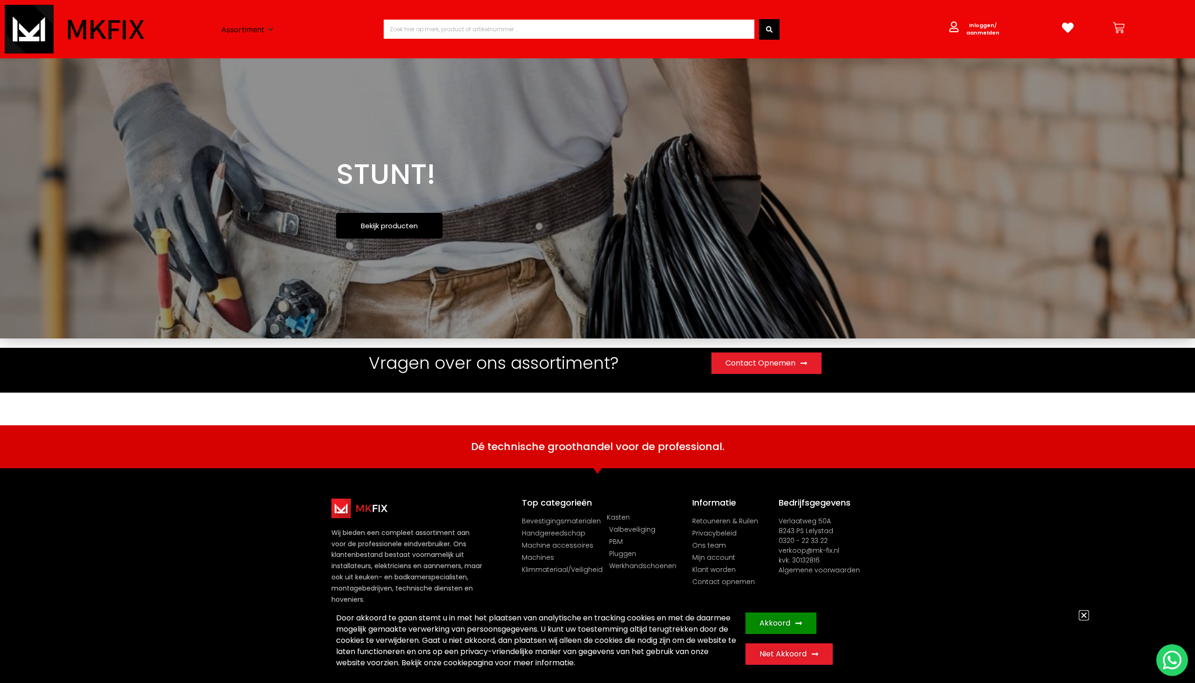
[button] (1084, 615)
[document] (597, 341)
